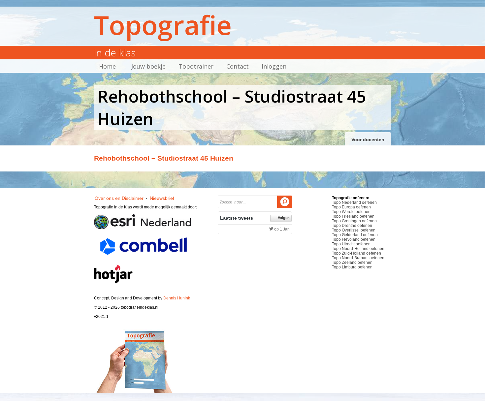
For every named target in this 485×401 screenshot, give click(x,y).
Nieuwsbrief (162, 198)
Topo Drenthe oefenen (352, 225)
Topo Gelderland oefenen (355, 234)
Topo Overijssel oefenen (353, 230)
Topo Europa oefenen (351, 207)
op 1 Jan (281, 229)
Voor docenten (367, 139)
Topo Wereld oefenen (351, 211)
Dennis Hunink (176, 298)
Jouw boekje (148, 66)
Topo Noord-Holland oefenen (358, 248)
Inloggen (274, 66)
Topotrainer (195, 66)
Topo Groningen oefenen (354, 221)
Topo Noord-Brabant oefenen (358, 258)
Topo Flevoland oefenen (353, 239)
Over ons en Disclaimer (119, 198)
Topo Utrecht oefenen (351, 244)
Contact (237, 66)
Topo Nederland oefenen (354, 202)
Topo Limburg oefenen (352, 267)
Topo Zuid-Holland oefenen (356, 253)
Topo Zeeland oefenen (352, 262)
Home (107, 66)
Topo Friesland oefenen (353, 216)
